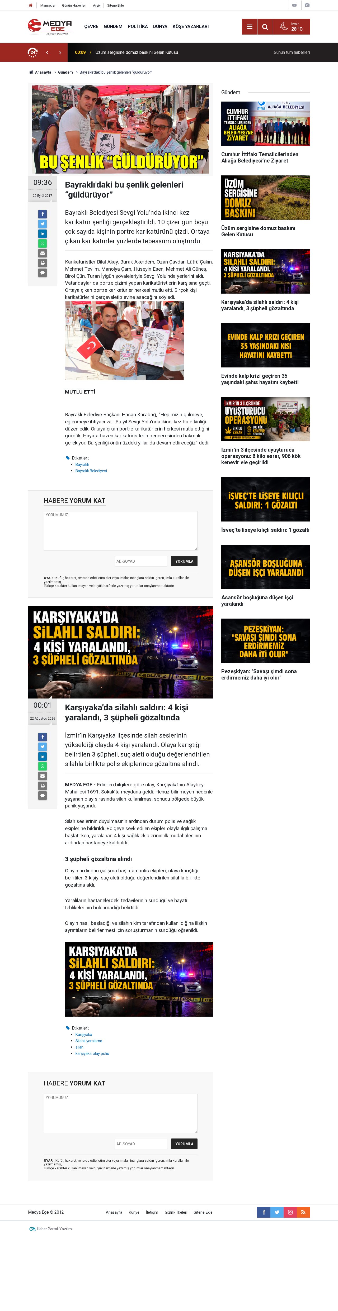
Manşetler (47, 5)
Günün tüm (292, 52)
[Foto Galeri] (307, 5)
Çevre (91, 26)
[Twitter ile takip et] (277, 1212)
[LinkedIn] (42, 233)
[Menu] (249, 27)
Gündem (113, 26)
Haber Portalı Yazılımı (55, 1229)
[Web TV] (294, 5)
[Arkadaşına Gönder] (42, 253)
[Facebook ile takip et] (263, 1212)
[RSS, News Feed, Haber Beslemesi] (303, 1212)
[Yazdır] (42, 263)
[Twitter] (42, 224)
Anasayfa (114, 1212)
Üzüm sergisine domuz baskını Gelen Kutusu (137, 52)
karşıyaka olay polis (92, 1053)
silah (79, 1047)
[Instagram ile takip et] (290, 1212)
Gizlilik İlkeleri (176, 1212)
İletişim (152, 1212)
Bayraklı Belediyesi (91, 470)
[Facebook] (42, 214)
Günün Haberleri (74, 5)
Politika (138, 26)
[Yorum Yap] (42, 273)
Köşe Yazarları (191, 26)
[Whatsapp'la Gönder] (42, 243)
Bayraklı (82, 464)
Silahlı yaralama (89, 1041)
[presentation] (47, 52)
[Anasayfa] (31, 5)
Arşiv (97, 5)
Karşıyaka (84, 1034)
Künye (134, 1212)
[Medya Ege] (51, 26)
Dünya (160, 26)
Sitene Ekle (115, 5)
